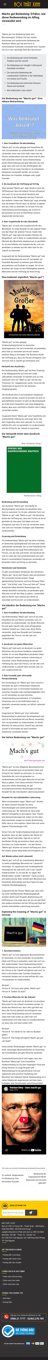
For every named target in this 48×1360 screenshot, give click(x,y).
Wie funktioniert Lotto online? (19, 90)
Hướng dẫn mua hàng (11, 1255)
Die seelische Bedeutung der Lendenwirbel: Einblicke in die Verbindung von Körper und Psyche (25, 75)
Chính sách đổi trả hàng (12, 1277)
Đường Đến (7, 1302)
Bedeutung (23, 1168)
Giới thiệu (6, 1298)
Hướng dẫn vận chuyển (12, 1263)
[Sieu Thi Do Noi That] (27, 4)
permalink (41, 1168)
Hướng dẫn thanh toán (12, 1259)
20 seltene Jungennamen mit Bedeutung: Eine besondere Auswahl (13, 1178)
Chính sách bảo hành (11, 1280)
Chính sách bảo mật (11, 1284)
